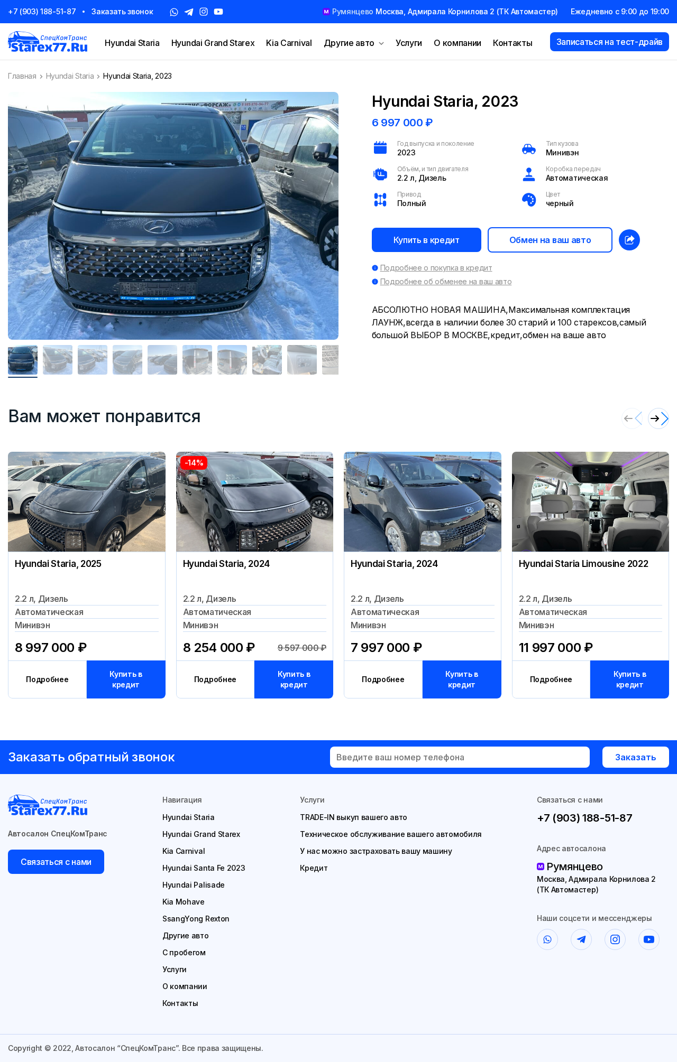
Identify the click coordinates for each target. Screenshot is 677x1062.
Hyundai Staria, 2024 (226, 563)
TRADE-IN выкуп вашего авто (353, 817)
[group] (173, 216)
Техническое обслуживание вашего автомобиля (391, 834)
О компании (457, 43)
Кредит (313, 867)
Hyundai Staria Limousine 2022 (583, 563)
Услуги (409, 43)
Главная (22, 75)
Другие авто (349, 43)
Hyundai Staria (132, 43)
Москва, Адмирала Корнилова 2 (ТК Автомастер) (596, 884)
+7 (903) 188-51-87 (42, 11)
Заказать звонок (122, 11)
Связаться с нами (56, 861)
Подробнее (47, 679)
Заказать (635, 757)
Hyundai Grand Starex (213, 43)
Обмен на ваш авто (550, 240)
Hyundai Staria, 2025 (58, 563)
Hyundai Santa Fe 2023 (203, 867)
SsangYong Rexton (196, 918)
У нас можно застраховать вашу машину (376, 850)
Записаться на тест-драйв (609, 41)
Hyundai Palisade (193, 884)
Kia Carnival (289, 43)
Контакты (512, 43)
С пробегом (184, 952)
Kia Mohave (183, 901)
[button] (658, 418)
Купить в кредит (427, 240)
